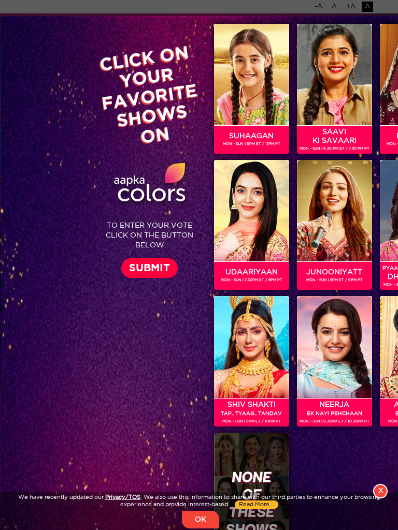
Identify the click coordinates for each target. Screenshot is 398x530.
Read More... (256, 504)
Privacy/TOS (122, 497)
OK (200, 520)
